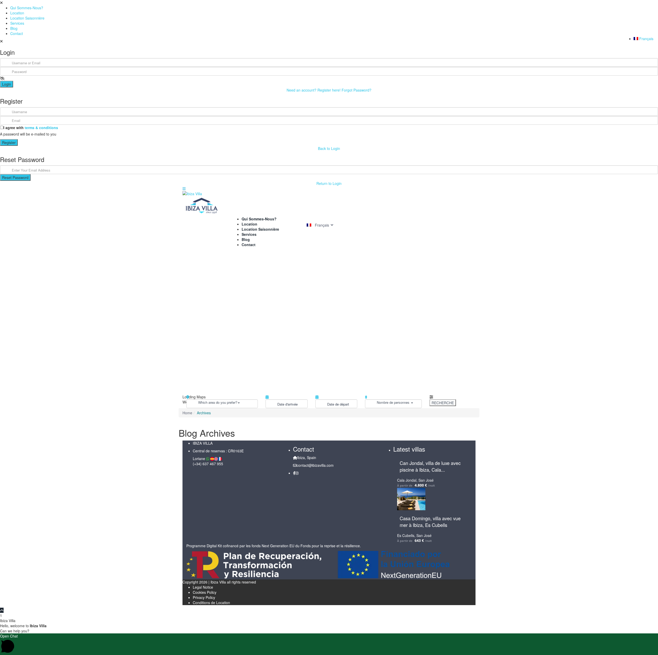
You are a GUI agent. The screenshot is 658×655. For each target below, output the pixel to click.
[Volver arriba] (2, 610)
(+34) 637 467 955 (208, 463)
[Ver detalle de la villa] (212, 459)
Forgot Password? (356, 90)
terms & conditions (41, 127)
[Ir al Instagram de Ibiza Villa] (296, 472)
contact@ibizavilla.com (315, 465)
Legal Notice (203, 587)
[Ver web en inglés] (216, 459)
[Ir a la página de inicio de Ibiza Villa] (329, 205)
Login (6, 84)
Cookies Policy (204, 592)
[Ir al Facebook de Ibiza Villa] (294, 472)
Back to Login (329, 148)
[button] (329, 644)
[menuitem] (646, 38)
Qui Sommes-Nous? (26, 7)
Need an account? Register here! (314, 90)
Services (17, 23)
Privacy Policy (204, 597)
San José (426, 480)
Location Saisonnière (27, 18)
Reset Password (15, 177)
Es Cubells (405, 535)
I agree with (30, 127)
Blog (13, 28)
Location (17, 12)
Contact (16, 33)
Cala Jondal (406, 480)
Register (9, 142)
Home (187, 412)
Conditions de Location (211, 602)
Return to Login (329, 183)
